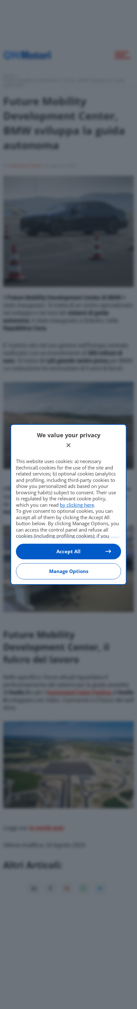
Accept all (68, 551)
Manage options (68, 571)
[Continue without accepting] (68, 445)
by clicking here (77, 505)
